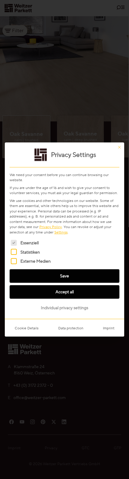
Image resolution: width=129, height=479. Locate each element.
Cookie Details (26, 328)
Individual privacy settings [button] (64, 308)
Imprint (108, 328)
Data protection (70, 328)
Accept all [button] (65, 292)
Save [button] (64, 276)
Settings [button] (61, 232)
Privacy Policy (50, 226)
